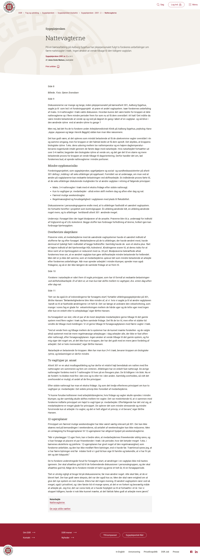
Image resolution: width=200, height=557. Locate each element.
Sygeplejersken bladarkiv (68, 13)
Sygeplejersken (48, 13)
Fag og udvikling (32, 13)
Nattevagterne (111, 13)
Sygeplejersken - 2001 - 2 (91, 13)
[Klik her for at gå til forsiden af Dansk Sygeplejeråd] (79, 4)
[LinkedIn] (196, 551)
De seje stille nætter (60, 508)
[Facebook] (191, 551)
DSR (20, 13)
